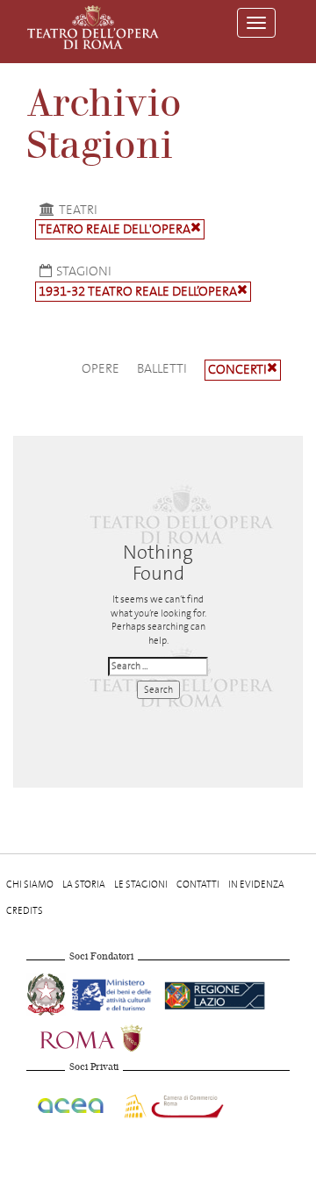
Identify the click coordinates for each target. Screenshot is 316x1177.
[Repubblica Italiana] (47, 992)
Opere (100, 368)
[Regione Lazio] (214, 992)
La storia (83, 884)
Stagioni (83, 271)
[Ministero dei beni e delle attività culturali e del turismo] (114, 992)
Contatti (197, 884)
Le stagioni (141, 884)
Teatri (78, 209)
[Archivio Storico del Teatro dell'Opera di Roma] (93, 27)
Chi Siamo (30, 884)
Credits (24, 910)
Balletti (162, 368)
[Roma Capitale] (114, 1036)
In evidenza (256, 884)
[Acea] (71, 1103)
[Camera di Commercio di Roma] (172, 1103)
